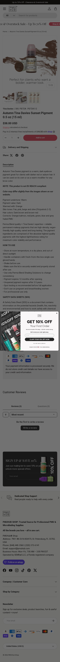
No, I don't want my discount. (39, 343)
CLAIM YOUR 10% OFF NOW (40, 339)
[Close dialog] (57, 313)
